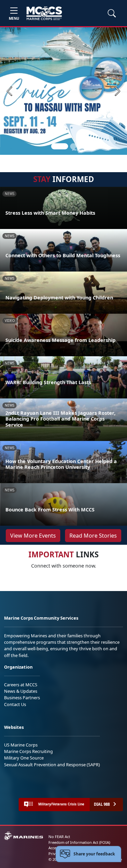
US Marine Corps (21, 745)
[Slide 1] (59, 146)
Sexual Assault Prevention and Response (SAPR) (52, 764)
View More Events (33, 535)
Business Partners (22, 697)
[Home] (44, 13)
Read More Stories (93, 535)
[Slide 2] (73, 146)
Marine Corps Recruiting (28, 751)
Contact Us (15, 704)
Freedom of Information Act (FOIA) (79, 842)
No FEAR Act (59, 836)
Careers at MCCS (20, 685)
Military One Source (24, 758)
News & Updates (20, 691)
